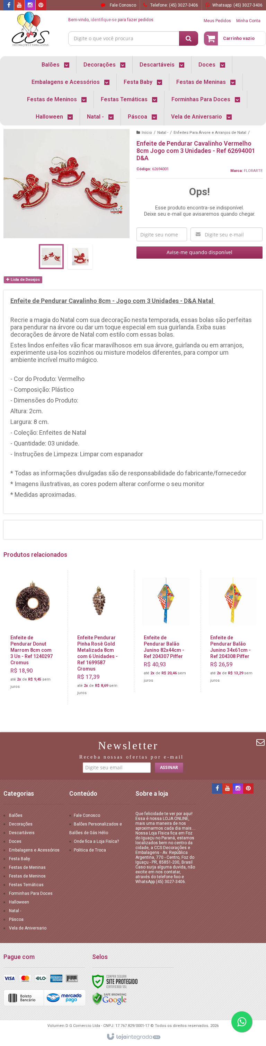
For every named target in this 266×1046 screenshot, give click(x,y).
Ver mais (36, 663)
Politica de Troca (90, 850)
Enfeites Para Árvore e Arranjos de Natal (210, 132)
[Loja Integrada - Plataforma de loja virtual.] (133, 1037)
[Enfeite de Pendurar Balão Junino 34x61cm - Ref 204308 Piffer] (232, 631)
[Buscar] (188, 38)
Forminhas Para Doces (31, 893)
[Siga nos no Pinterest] (41, 5)
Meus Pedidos (217, 20)
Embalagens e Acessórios (34, 850)
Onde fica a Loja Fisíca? (96, 841)
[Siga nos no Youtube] (19, 5)
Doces (15, 841)
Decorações (21, 824)
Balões (16, 815)
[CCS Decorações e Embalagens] (30, 29)
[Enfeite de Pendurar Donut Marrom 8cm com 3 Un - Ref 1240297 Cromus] (32, 634)
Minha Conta (248, 20)
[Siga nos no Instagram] (30, 5)
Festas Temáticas (26, 884)
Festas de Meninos (27, 876)
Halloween (19, 902)
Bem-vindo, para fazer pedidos (110, 19)
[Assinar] (169, 767)
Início (147, 132)
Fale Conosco (122, 5)
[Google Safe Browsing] (109, 998)
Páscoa (16, 919)
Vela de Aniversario (27, 928)
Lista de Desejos (25, 279)
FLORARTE (253, 170)
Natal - (162, 132)
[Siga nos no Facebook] (8, 5)
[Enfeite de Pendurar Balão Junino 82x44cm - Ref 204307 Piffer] (166, 631)
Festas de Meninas (27, 867)
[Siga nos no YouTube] (227, 788)
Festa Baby (19, 858)
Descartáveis (22, 832)
